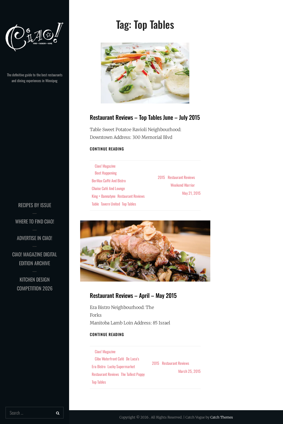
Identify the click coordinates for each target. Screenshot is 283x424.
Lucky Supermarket (121, 366)
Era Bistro (99, 366)
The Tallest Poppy (133, 374)
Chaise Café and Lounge (108, 188)
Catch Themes (221, 417)
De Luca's (132, 358)
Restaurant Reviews (131, 196)
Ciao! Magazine (105, 166)
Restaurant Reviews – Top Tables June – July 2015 (145, 117)
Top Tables (129, 204)
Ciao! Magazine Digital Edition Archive (34, 259)
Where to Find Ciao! (34, 221)
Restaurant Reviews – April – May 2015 (133, 295)
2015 (161, 177)
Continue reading (107, 149)
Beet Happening (106, 173)
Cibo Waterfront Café (109, 358)
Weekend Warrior (183, 185)
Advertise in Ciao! (34, 237)
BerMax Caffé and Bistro (109, 180)
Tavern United (110, 204)
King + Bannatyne (104, 196)
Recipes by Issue (34, 205)
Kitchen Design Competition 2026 (35, 284)
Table (95, 204)
